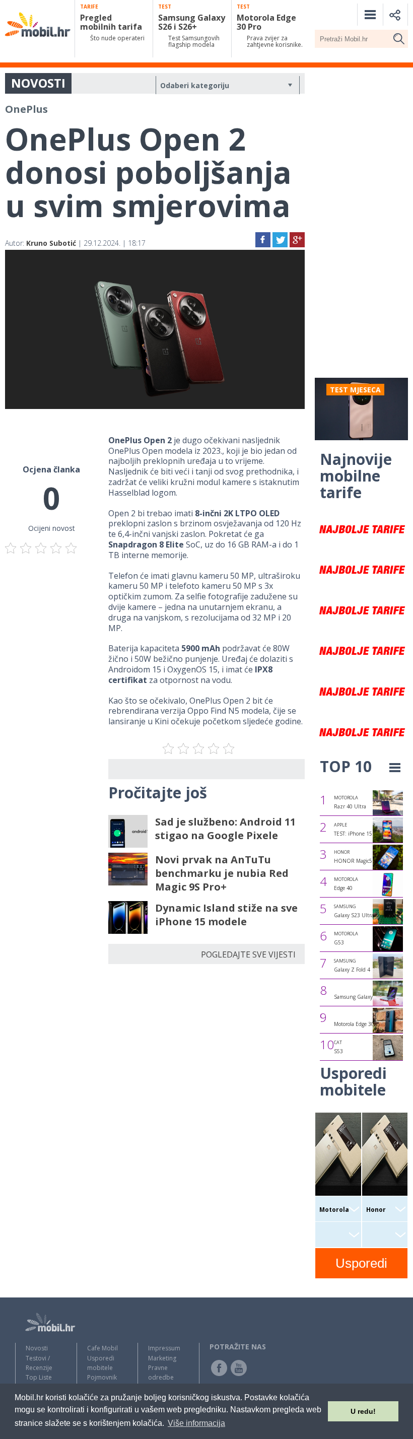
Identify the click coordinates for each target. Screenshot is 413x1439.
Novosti (37, 1348)
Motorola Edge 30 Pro (358, 1023)
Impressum (164, 1348)
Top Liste (39, 1377)
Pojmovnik (102, 1377)
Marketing (162, 1358)
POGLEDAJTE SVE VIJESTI (248, 954)
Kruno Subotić (51, 243)
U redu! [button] (363, 1411)
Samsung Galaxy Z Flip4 (362, 996)
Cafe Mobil (102, 1348)
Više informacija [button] (196, 1423)
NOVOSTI (38, 83)
